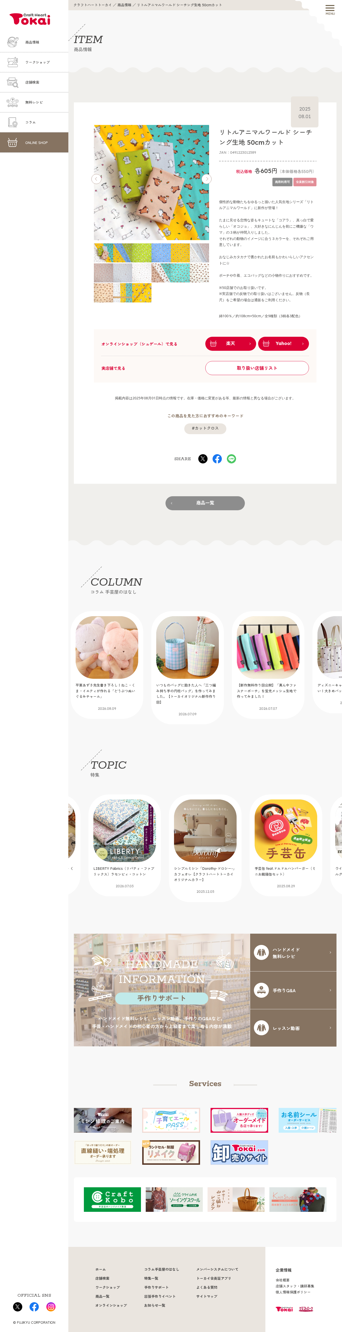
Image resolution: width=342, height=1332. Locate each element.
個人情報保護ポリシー (293, 1292)
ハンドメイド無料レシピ (286, 952)
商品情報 (32, 42)
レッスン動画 (286, 1028)
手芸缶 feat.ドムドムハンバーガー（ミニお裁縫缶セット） (204, 877)
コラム (30, 122)
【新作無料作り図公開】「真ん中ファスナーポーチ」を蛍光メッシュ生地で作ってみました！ (204, 697)
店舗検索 (32, 82)
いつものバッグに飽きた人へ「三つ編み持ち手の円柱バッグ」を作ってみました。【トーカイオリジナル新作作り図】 (123, 699)
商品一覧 (205, 503)
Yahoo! (283, 343)
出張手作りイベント (160, 1296)
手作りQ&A (284, 990)
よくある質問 (206, 1287)
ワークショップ (37, 62)
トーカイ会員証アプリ (213, 1278)
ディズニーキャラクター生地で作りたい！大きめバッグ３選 (284, 694)
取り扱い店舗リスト (257, 368)
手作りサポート (156, 1287)
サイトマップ (206, 1296)
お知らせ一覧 (154, 1305)
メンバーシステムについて (217, 1269)
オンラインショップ (111, 1305)
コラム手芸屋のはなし (161, 1269)
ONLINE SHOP (36, 142)
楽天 (230, 343)
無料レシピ (34, 102)
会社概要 (283, 1280)
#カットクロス (205, 428)
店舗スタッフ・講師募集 (295, 1286)
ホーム (100, 1269)
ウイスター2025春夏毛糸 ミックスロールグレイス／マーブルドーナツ (285, 877)
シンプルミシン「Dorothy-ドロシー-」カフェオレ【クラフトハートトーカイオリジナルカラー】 (124, 880)
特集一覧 (151, 1278)
